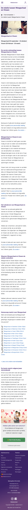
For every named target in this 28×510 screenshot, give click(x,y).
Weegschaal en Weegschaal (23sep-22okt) (15, 347)
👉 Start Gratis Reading (14, 440)
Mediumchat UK (7, 476)
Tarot (16, 464)
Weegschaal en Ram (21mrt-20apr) (13, 333)
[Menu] (2, 2)
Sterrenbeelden (8, 15)
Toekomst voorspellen (20, 455)
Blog (2, 455)
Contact (3, 462)
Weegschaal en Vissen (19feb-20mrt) (14, 331)
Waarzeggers (18, 471)
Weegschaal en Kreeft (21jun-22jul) (13, 340)
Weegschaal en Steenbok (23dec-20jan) (14, 326)
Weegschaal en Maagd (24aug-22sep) (14, 345)
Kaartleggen (18, 469)
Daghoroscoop (18, 467)
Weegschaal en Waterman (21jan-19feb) (14, 329)
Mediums (17, 462)
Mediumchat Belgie (7, 474)
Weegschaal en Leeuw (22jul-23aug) (13, 343)
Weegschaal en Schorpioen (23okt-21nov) (15, 350)
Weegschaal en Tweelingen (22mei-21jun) (15, 338)
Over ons (3, 464)
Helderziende (18, 457)
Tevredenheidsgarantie (6, 460)
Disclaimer (3, 471)
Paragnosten (18, 460)
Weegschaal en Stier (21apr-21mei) (13, 336)
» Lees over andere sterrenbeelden (11, 361)
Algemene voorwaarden (6, 467)
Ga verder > (21, 130)
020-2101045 (14, 490)
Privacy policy (4, 469)
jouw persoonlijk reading (17, 125)
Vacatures (3, 457)
